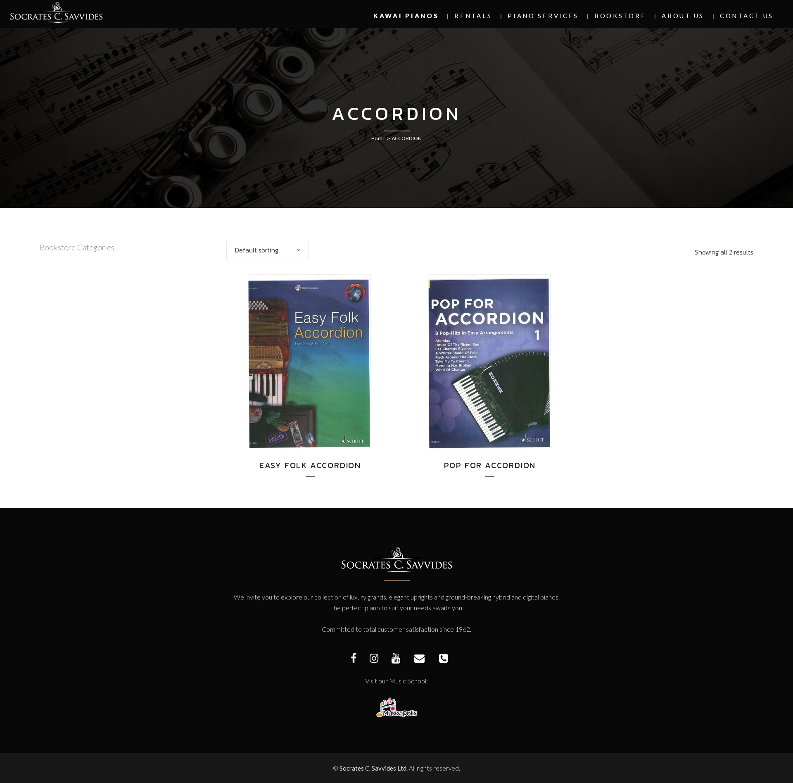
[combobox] (267, 250)
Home (378, 138)
